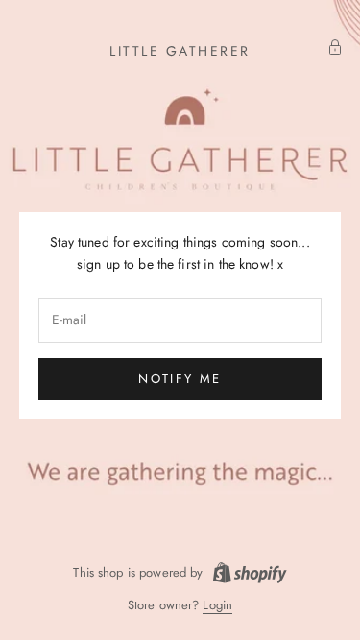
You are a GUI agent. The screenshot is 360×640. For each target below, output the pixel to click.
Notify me (179, 378)
